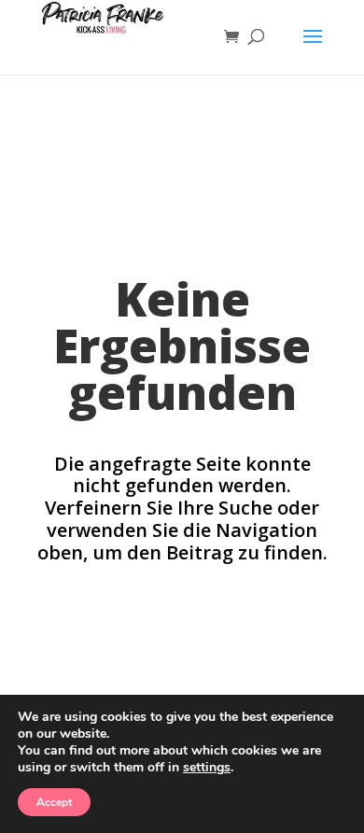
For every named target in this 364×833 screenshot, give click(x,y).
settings (207, 767)
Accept (54, 802)
